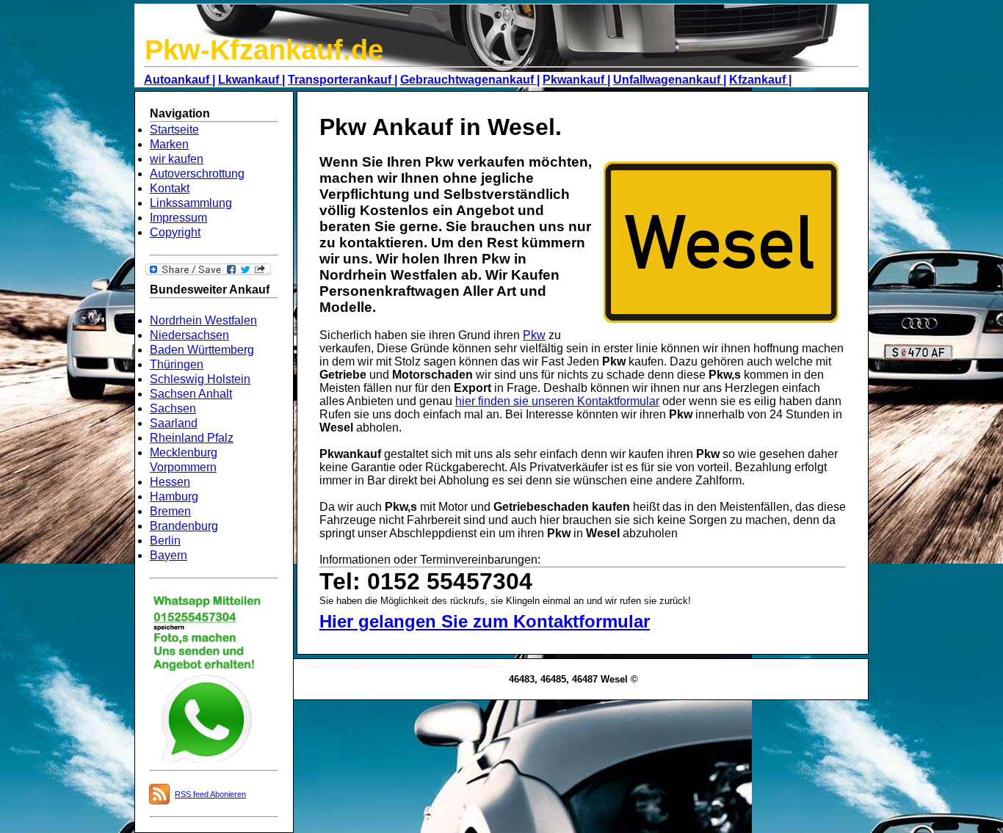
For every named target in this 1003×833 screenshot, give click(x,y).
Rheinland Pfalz (191, 438)
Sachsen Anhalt (191, 394)
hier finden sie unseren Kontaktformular (557, 401)
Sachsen (173, 408)
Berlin (165, 540)
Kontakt (169, 188)
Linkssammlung (191, 203)
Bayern (168, 555)
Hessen (170, 482)
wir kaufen (176, 159)
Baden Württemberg (202, 349)
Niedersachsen (189, 335)
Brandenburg (184, 526)
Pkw (534, 335)
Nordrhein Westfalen (203, 320)
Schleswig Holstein (200, 379)
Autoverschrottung (197, 173)
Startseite (174, 129)
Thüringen (176, 364)
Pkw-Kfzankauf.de (264, 49)
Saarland (174, 423)
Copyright (175, 232)
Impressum (178, 217)
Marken (169, 144)
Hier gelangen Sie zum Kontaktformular (484, 621)
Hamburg (174, 496)
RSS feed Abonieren (210, 794)
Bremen (170, 511)
